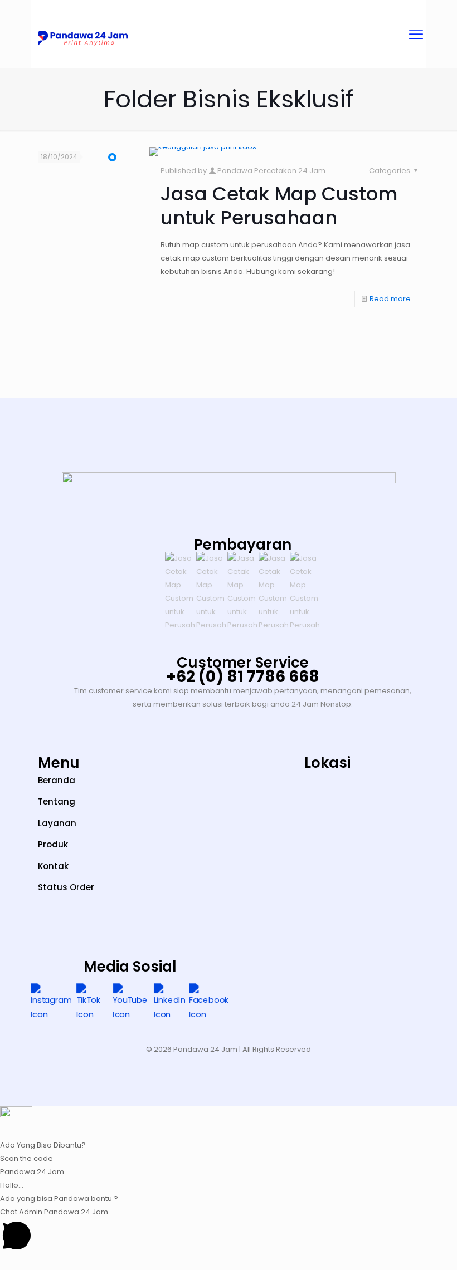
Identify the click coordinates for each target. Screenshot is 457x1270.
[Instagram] (51, 1003)
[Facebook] (209, 1003)
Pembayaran (242, 545)
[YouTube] (130, 1003)
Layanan (57, 823)
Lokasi (327, 763)
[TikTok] (90, 1003)
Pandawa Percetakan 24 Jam (271, 170)
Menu (59, 763)
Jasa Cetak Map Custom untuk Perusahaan (279, 205)
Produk (53, 844)
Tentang (56, 801)
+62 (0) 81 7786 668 (242, 677)
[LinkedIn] (169, 1003)
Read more (390, 298)
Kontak (53, 866)
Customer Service (243, 663)
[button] (228, 1129)
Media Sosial (130, 967)
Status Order (66, 887)
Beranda (56, 780)
